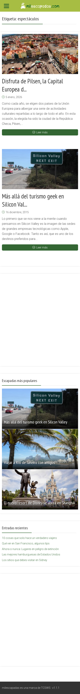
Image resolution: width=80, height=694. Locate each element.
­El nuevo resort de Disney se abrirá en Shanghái (39, 502)
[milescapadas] (40, 5)
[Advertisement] (40, 318)
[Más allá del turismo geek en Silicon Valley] (40, 169)
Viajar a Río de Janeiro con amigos (29, 462)
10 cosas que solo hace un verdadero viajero (29, 538)
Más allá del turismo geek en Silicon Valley (35, 422)
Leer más (42, 132)
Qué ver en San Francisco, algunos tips (26, 543)
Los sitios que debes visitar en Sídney (24, 560)
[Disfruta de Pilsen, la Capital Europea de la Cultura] (40, 54)
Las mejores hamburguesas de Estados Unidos (31, 554)
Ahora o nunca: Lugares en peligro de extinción (30, 549)
